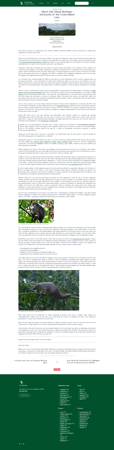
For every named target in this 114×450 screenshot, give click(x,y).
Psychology (63, 431)
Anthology (63, 391)
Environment (57, 39)
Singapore (58, 41)
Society (62, 39)
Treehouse (23, 385)
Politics (62, 429)
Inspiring (82, 419)
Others (82, 393)
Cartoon (62, 393)
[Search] (92, 3)
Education (63, 417)
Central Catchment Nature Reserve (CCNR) (34, 62)
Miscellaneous (64, 397)
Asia (81, 389)
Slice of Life (64, 404)
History (62, 421)
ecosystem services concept (80, 238)
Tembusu (82, 397)
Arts (61, 412)
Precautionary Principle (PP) (49, 120)
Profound (82, 423)
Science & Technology (67, 433)
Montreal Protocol (62, 105)
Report (62, 402)
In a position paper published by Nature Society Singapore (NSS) (51, 141)
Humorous (83, 416)
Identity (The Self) (65, 423)
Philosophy (63, 427)
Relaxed (82, 425)
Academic (63, 389)
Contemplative (84, 412)
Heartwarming (84, 414)
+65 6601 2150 (23, 391)
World (81, 399)
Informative (57, 42)
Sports (62, 438)
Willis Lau (57, 20)
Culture (62, 416)
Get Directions (24, 395)
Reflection (63, 400)
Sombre (82, 427)
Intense (62, 42)
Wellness (63, 440)
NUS (81, 391)
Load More (57, 369)
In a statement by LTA (75, 164)
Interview (63, 395)
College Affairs (64, 414)
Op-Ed (62, 37)
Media (62, 425)
